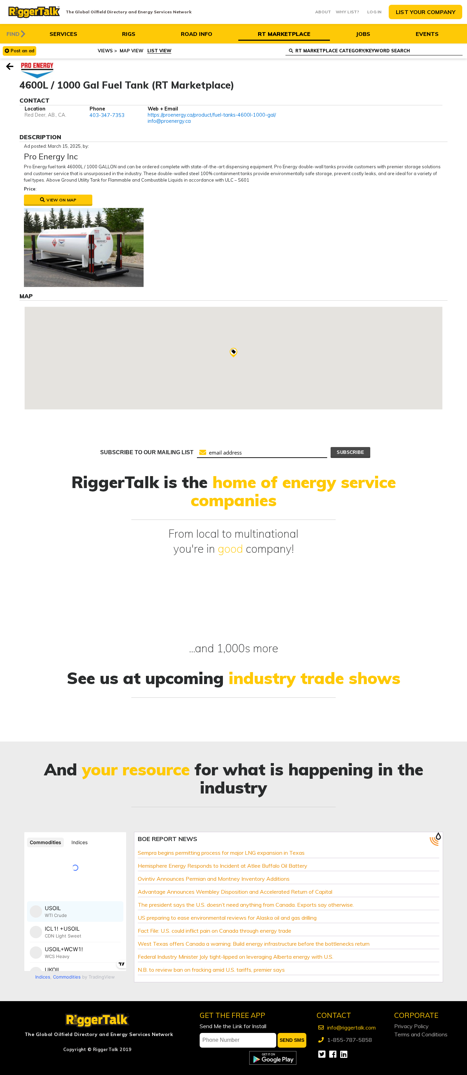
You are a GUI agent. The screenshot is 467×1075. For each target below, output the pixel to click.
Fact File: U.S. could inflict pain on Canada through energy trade (214, 930)
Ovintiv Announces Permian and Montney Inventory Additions (214, 878)
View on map (61, 199)
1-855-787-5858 (349, 1039)
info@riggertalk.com (351, 1027)
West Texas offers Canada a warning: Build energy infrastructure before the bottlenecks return (254, 943)
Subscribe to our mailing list (147, 452)
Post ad (22, 50)
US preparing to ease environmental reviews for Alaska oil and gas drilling (227, 917)
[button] (233, 352)
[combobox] (374, 51)
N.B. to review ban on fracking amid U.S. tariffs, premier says (211, 969)
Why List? (347, 11)
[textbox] (379, 50)
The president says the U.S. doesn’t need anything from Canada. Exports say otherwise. (246, 904)
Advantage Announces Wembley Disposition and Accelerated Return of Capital (235, 891)
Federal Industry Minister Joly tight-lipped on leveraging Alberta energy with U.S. (235, 956)
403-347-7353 (107, 115)
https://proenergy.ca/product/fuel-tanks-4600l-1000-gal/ (212, 115)
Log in (374, 11)
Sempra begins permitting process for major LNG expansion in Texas (221, 852)
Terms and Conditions (421, 1034)
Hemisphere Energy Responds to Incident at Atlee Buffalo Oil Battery (222, 865)
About (323, 11)
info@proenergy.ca (169, 121)
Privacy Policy (411, 1026)
